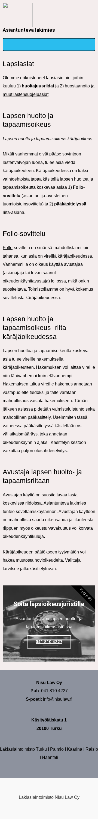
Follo (8, 247)
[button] (49, 44)
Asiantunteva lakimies (29, 30)
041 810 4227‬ (49, 641)
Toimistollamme (43, 289)
